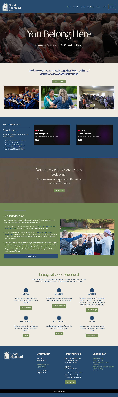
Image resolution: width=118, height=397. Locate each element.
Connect (75, 7)
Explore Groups (92, 310)
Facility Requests (98, 360)
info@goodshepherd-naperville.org (43, 366)
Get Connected (26, 307)
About (98, 7)
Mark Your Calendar (59, 305)
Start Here (59, 333)
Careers (95, 371)
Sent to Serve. (20, 145)
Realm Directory (98, 369)
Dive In (26, 335)
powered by (59, 391)
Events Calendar (98, 358)
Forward (112, 7)
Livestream (14, 147)
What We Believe (59, 81)
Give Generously (92, 335)
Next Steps (90, 7)
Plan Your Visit (59, 190)
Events (83, 7)
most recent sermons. (19, 141)
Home (68, 7)
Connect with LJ (31, 256)
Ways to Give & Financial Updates (103, 367)
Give (104, 7)
